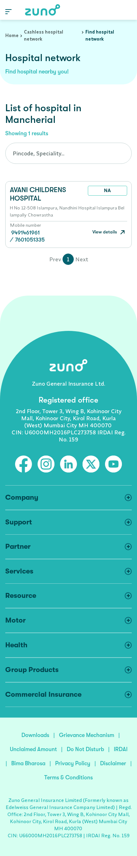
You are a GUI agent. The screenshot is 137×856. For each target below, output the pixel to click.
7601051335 (30, 240)
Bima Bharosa (28, 763)
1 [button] (68, 259)
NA (107, 190)
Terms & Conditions (68, 777)
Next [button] (81, 259)
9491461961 (25, 233)
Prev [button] (55, 259)
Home (12, 35)
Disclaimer (113, 763)
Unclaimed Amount (33, 749)
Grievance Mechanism (86, 735)
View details (105, 231)
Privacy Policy (72, 763)
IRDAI (121, 749)
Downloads (35, 735)
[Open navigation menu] (8, 11)
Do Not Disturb (85, 749)
